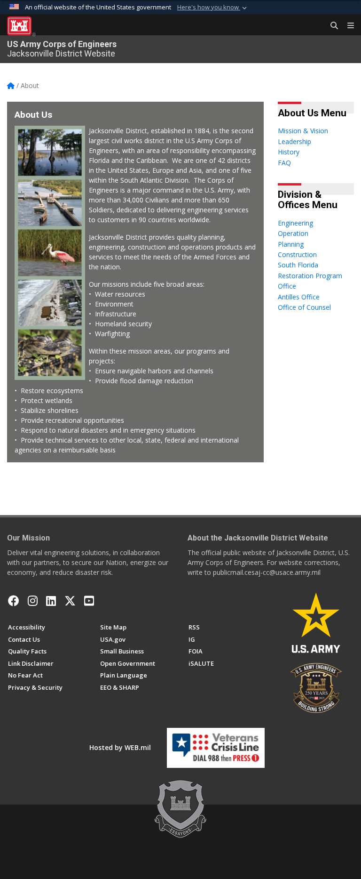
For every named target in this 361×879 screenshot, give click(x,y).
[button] (213, 7)
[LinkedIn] (51, 600)
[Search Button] (331, 26)
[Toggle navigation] (347, 26)
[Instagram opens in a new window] (33, 600)
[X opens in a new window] (70, 600)
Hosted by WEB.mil (120, 747)
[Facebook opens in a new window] (13, 600)
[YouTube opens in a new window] (89, 600)
